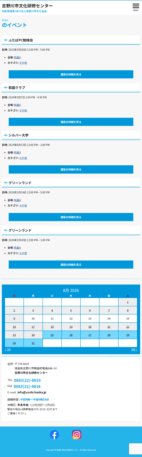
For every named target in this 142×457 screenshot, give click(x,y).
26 (71, 335)
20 (89, 327)
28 (108, 335)
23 (14, 335)
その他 (23, 63)
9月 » (134, 349)
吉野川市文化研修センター (27, 5)
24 (33, 335)
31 (33, 343)
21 (108, 327)
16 (14, 327)
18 (52, 327)
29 (127, 335)
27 (89, 335)
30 (14, 343)
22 (127, 327)
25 (52, 335)
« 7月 (8, 349)
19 (71, 327)
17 (33, 327)
